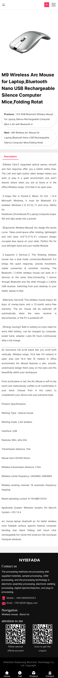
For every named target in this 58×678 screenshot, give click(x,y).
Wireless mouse (10, 614)
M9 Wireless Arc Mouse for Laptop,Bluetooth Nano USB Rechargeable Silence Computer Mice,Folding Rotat (26, 137)
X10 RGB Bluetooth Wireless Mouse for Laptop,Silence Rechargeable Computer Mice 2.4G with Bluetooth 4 (28, 119)
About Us (24, 614)
